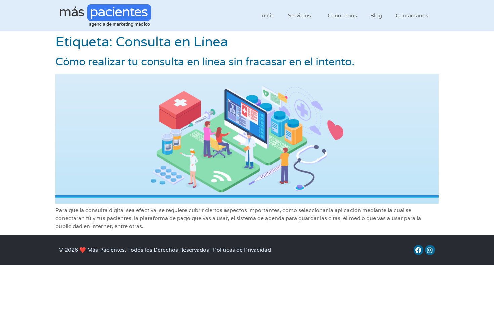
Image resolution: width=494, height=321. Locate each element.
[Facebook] (418, 250)
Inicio (267, 15)
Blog (376, 15)
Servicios (299, 15)
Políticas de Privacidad (242, 250)
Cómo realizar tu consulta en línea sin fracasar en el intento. (204, 61)
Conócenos (342, 15)
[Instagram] (430, 250)
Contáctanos (412, 15)
